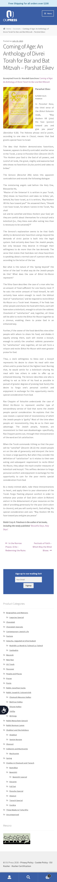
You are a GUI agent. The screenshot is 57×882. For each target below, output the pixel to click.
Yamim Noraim (15, 739)
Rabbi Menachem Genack (17, 720)
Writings (13, 716)
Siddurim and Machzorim (17, 749)
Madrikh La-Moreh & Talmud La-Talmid (26, 645)
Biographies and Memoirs (17, 612)
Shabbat (13, 735)
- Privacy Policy (26, 862)
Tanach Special (16, 800)
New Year (10, 659)
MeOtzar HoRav (16, 702)
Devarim (13, 781)
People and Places (14, 673)
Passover (10, 669)
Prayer (9, 678)
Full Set (12, 786)
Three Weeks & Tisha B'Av (17, 810)
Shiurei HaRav (15, 706)
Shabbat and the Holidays (17, 730)
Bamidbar (13, 767)
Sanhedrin (13, 650)
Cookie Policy (41, 862)
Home (8, 28)
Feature (9, 636)
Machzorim (14, 753)
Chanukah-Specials (14, 627)
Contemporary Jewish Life (17, 631)
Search (28, 877)
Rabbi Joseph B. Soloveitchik (18, 692)
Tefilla (12, 711)
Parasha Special (16, 791)
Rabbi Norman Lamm (15, 725)
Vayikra (12, 805)
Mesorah (10, 655)
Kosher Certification (21, 866)
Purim (8, 683)
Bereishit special (20, 777)
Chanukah (10, 622)
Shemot (12, 796)
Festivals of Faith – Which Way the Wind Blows (42, 547)
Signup (28, 585)
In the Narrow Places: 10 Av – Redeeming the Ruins (15, 547)
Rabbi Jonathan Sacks (16, 688)
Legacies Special (16, 617)
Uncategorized (12, 814)
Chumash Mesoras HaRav (20, 697)
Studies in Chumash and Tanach (20, 763)
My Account (9, 877)
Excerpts (17, 28)
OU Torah (10, 664)
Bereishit (13, 772)
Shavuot (10, 744)
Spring (9, 758)
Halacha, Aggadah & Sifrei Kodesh (21, 641)
